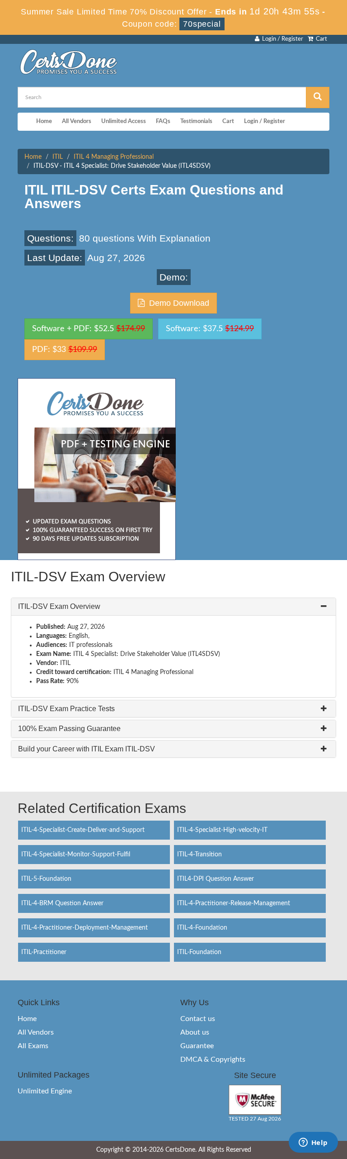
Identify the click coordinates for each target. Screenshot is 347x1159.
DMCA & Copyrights (212, 1059)
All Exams (33, 1046)
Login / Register (281, 39)
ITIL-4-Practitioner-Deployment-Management (84, 928)
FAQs (163, 121)
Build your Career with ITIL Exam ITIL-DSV (86, 749)
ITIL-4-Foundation (202, 928)
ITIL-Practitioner (43, 952)
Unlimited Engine (45, 1091)
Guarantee (197, 1046)
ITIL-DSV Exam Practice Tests (66, 708)
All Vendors (76, 121)
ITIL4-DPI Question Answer (215, 879)
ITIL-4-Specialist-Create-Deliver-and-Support (83, 830)
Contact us (197, 1018)
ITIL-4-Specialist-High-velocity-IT (222, 830)
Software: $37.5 (210, 329)
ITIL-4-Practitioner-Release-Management (233, 903)
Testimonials (196, 121)
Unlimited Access (123, 121)
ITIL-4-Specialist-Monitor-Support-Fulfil (75, 854)
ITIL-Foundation (199, 952)
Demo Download (177, 303)
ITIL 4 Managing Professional (114, 157)
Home (44, 121)
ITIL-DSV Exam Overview (59, 606)
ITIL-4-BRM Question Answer (62, 903)
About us (194, 1032)
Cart (320, 39)
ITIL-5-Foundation (46, 879)
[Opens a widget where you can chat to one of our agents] (313, 1143)
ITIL (57, 157)
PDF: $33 (64, 350)
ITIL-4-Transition (199, 854)
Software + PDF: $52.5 (88, 329)
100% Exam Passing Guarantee (69, 728)
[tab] (173, 606)
